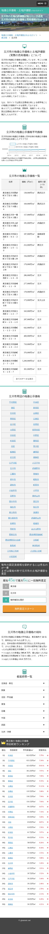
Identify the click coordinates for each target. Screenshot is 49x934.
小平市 (36, 490)
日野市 (13, 496)
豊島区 (36, 441)
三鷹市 (13, 474)
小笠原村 (13, 557)
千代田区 (13, 402)
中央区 (36, 402)
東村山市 (36, 496)
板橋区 (13, 452)
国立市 (36, 501)
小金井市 (13, 490)
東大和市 (13, 512)
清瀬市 (36, 512)
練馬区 (36, 452)
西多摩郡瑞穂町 (36, 535)
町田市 (36, 485)
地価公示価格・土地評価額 (22, 10)
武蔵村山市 (36, 518)
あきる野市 (36, 529)
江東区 (36, 419)
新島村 (13, 546)
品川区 (13, 424)
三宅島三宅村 (13, 551)
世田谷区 (36, 430)
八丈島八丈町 (36, 551)
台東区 (36, 413)
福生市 (13, 507)
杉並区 (13, 441)
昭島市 (36, 479)
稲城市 (36, 523)
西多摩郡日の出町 (13, 540)
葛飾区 (36, 457)
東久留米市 (13, 518)
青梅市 (36, 474)
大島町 (36, 540)
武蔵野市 (36, 468)
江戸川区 (13, 463)
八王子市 (36, 463)
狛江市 (36, 507)
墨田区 (13, 419)
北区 (13, 446)
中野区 (36, 435)
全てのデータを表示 (24, 379)
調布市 (13, 485)
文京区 (13, 413)
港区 (13, 408)
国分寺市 (13, 501)
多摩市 (13, 523)
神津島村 (36, 546)
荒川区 (36, 446)
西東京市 (13, 535)
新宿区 (36, 408)
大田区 (13, 430)
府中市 (13, 479)
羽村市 (13, 529)
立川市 (13, 468)
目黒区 (36, 424)
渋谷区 (13, 435)
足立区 (13, 457)
